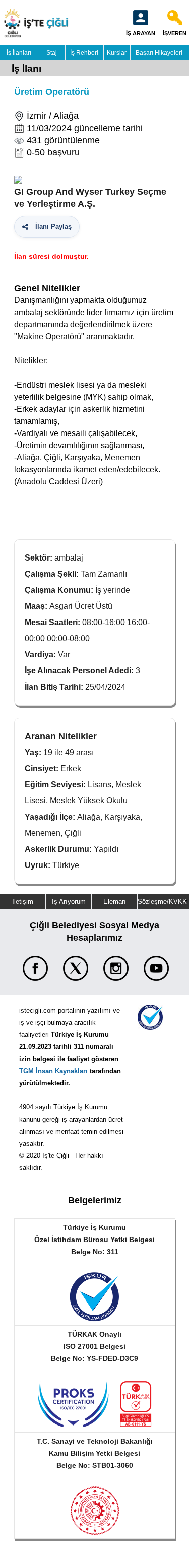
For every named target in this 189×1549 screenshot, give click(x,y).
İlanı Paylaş (51, 226)
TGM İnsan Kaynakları (53, 1071)
